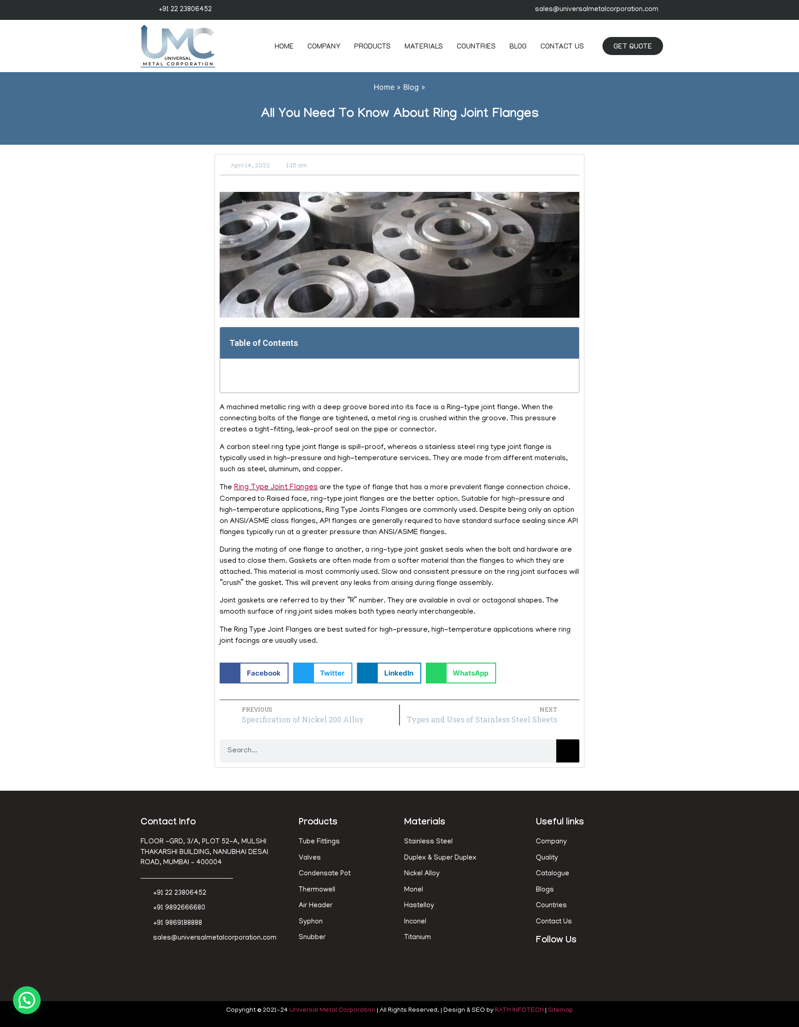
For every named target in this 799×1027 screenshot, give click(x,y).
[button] (567, 342)
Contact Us (562, 45)
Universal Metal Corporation (332, 1010)
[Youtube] (587, 964)
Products (372, 45)
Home (284, 45)
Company (323, 45)
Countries (476, 45)
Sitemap (560, 1010)
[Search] (567, 751)
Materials (424, 45)
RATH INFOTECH (519, 1010)
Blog (518, 45)
